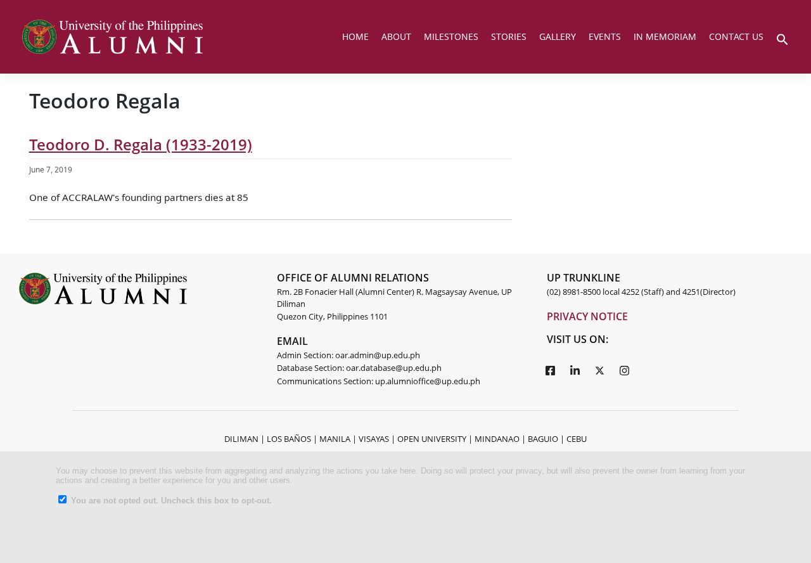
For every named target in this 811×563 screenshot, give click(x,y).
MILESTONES (451, 36)
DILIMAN (241, 438)
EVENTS (605, 36)
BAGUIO (543, 438)
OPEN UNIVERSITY (431, 438)
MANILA (334, 438)
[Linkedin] (574, 369)
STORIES (509, 36)
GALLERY (557, 36)
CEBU (576, 438)
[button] (782, 38)
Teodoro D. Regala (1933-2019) (140, 144)
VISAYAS (374, 438)
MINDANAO (497, 438)
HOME (355, 36)
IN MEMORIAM (665, 36)
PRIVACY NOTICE (587, 316)
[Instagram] (624, 369)
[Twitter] (599, 369)
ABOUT (396, 36)
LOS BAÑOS (289, 438)
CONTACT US (736, 36)
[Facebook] (549, 369)
